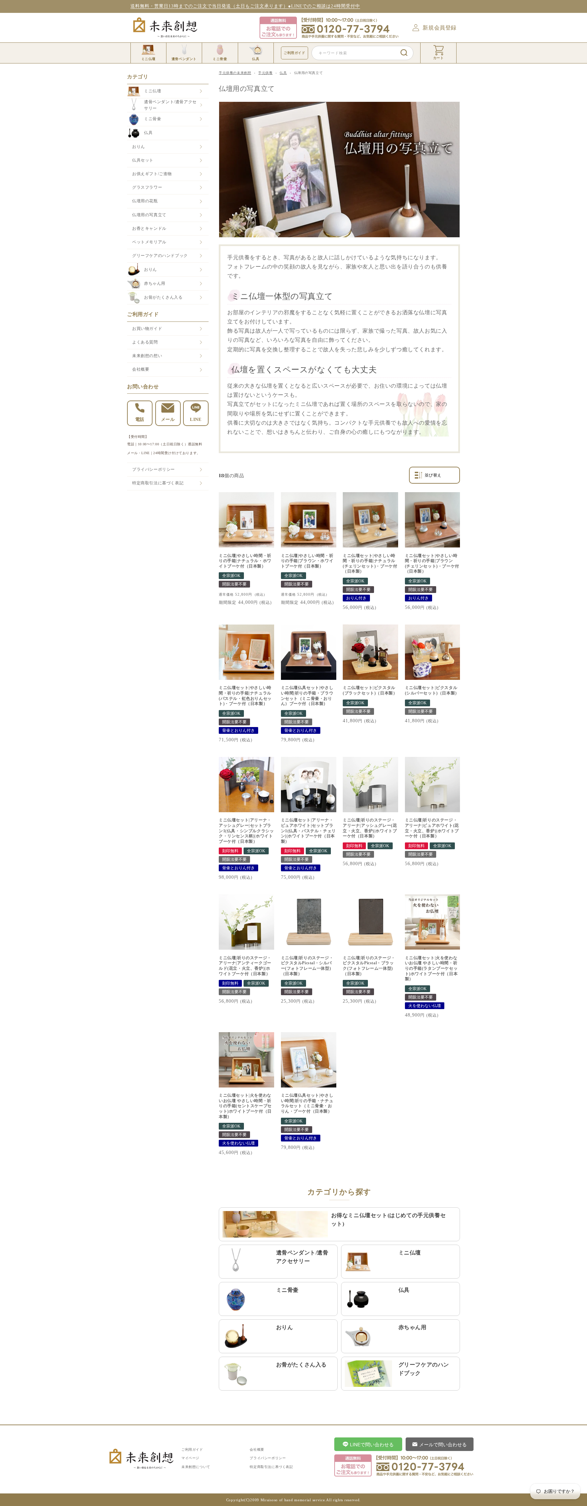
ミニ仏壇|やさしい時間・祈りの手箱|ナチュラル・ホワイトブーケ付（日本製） (245, 561)
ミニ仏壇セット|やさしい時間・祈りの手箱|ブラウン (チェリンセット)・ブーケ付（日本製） (432, 563)
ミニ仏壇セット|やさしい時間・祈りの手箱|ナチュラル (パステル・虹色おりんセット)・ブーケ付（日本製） (245, 695)
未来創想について (195, 1467)
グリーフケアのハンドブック (160, 255)
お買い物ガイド (147, 328)
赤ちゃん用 (154, 283)
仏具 (148, 132)
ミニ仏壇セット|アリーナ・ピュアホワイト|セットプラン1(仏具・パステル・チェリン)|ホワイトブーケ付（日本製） (308, 830)
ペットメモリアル (149, 242)
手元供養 (265, 73)
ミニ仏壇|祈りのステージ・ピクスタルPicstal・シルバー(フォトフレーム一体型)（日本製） (307, 965)
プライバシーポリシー (153, 469)
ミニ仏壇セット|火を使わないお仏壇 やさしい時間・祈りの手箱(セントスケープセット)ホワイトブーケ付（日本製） (245, 1106)
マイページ (190, 1458)
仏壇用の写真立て (149, 214)
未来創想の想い (147, 355)
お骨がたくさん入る (163, 297)
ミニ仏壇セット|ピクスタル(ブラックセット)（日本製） (370, 690)
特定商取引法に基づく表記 (157, 483)
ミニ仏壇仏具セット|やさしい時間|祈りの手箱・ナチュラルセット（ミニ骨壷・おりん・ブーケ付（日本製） (307, 1103)
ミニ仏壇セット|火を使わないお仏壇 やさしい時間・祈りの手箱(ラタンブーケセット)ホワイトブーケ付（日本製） (431, 968)
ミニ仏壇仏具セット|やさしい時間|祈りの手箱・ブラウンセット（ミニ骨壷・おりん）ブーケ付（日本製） (307, 695)
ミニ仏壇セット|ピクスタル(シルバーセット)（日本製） (432, 690)
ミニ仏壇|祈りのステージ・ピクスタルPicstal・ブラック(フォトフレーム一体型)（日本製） (369, 965)
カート (438, 58)
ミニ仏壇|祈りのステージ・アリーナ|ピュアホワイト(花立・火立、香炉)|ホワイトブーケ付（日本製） (432, 828)
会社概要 (140, 369)
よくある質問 (145, 342)
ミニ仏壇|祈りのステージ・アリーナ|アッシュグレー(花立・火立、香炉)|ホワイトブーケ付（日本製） (370, 828)
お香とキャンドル (149, 228)
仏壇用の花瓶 (145, 201)
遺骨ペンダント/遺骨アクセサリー (170, 105)
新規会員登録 (440, 28)
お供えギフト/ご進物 (152, 173)
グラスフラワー (147, 187)
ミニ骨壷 (152, 118)
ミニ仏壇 (152, 91)
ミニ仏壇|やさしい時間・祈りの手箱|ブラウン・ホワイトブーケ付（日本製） (307, 561)
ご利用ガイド (294, 53)
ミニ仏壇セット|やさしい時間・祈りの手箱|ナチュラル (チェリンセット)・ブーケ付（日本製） (370, 563)
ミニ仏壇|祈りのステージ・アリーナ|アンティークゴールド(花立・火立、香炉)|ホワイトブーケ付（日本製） (245, 965)
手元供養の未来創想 (235, 73)
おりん (138, 146)
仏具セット (143, 160)
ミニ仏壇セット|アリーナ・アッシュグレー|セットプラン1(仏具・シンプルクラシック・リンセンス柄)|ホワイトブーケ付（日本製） (246, 830)
